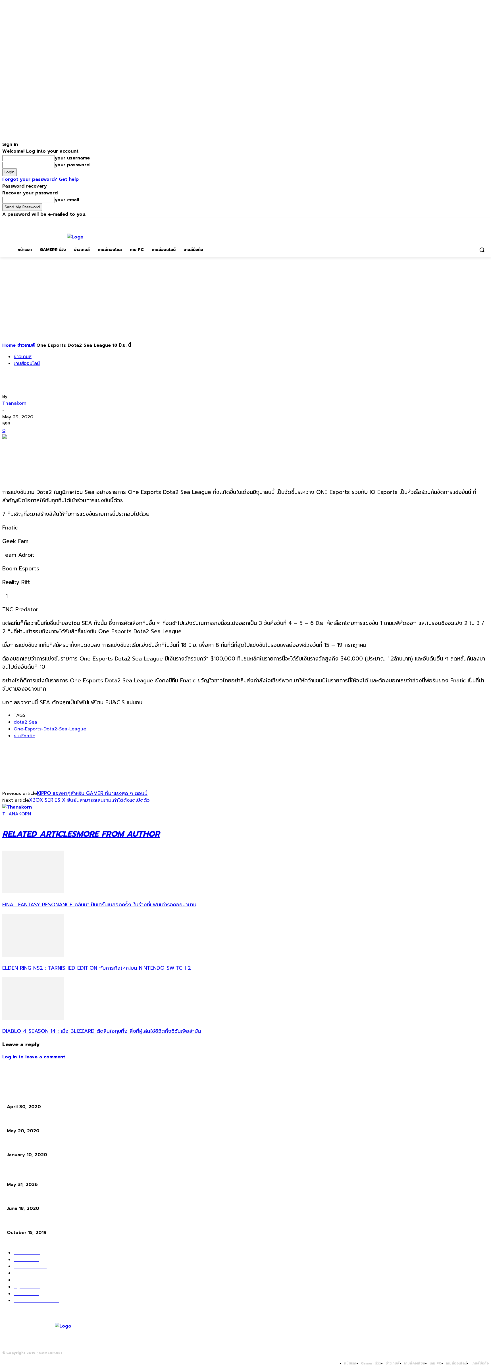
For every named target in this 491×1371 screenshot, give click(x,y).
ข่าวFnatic (24, 735)
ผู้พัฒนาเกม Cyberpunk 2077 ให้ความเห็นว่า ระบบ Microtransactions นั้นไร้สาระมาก (81, 1222)
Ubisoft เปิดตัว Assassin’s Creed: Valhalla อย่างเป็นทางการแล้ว (64, 1096)
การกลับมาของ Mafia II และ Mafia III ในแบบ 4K (48, 1120)
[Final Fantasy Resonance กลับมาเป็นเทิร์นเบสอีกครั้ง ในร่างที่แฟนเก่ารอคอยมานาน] (33, 891)
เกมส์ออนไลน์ (27, 363)
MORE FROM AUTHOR (118, 834)
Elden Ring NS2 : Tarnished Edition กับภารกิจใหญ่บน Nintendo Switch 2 (96, 968)
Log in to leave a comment (33, 1057)
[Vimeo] (477, 222)
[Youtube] (485, 222)
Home (9, 345)
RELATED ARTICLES (39, 834)
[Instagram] (462, 222)
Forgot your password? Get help (40, 179)
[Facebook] (454, 222)
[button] (482, 250)
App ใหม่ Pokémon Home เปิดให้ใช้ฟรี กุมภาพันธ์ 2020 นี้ (58, 1145)
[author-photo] (17, 807)
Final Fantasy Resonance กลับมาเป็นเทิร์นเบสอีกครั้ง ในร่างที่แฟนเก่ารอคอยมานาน (99, 905)
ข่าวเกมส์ (26, 345)
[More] (93, 447)
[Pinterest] (52, 446)
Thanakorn (14, 403)
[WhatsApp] (73, 446)
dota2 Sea (25, 722)
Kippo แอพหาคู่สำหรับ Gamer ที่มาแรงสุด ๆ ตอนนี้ (92, 793)
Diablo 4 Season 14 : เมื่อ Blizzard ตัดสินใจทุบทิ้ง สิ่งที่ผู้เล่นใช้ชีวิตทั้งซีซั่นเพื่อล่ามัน (101, 1031)
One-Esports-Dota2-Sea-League (50, 729)
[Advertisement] (245, 299)
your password (72, 164)
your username (72, 158)
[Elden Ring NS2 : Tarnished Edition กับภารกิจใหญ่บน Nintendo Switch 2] (33, 955)
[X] (470, 222)
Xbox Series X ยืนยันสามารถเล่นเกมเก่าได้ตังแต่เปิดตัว (89, 800)
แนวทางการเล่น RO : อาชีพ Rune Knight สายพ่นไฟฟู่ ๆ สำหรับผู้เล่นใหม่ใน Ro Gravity (81, 1198)
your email (67, 199)
